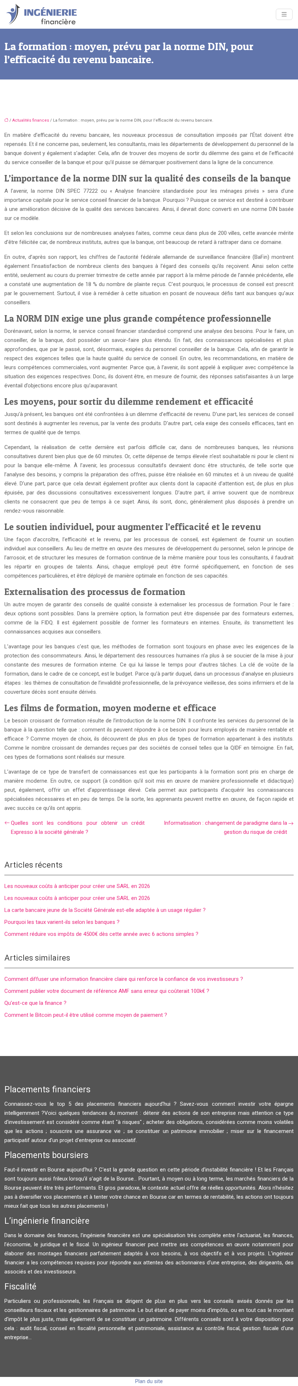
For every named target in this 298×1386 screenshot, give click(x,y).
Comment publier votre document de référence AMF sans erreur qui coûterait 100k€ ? (106, 991)
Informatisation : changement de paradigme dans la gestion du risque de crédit (225, 827)
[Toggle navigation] (284, 14)
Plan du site (149, 1381)
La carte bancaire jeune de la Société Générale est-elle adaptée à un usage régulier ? (105, 910)
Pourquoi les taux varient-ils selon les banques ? (62, 922)
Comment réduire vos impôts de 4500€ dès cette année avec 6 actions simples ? (101, 934)
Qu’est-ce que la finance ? (35, 1003)
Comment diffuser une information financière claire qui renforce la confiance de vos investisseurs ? (123, 979)
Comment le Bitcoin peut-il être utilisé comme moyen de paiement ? (85, 1015)
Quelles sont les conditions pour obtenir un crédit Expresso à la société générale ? (78, 827)
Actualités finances (30, 120)
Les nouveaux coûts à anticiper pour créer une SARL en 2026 (77, 886)
